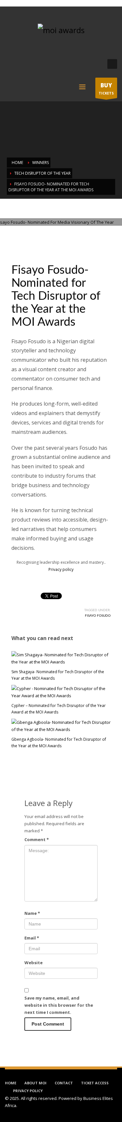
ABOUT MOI (35, 1082)
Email (31, 938)
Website (33, 962)
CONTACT (64, 1082)
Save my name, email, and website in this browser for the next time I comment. (58, 1005)
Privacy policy (61, 569)
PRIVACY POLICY (28, 1090)
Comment (36, 839)
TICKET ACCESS (95, 1082)
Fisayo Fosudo (98, 615)
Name (32, 913)
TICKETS (106, 88)
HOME (10, 1082)
